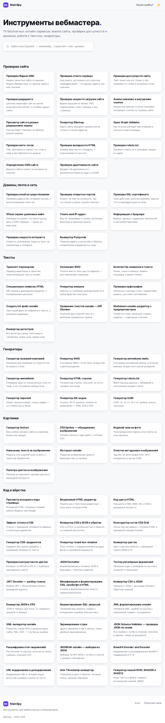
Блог (138, 703)
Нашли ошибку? (144, 4)
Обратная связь (153, 703)
